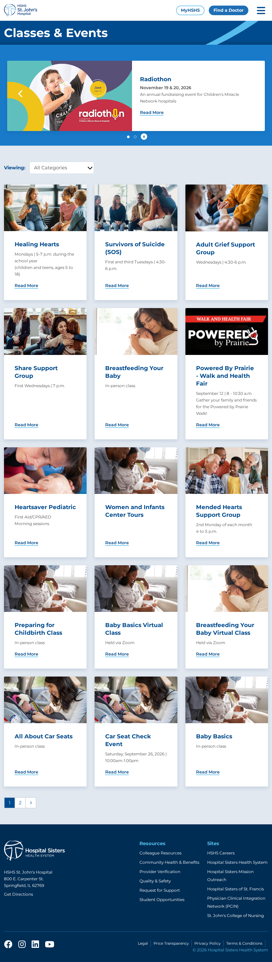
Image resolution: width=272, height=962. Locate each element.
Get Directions (18, 894)
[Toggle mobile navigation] (261, 11)
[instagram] (22, 944)
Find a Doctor (229, 10)
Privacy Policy (207, 943)
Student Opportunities (161, 899)
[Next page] (31, 802)
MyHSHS (190, 10)
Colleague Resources (160, 852)
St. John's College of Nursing (235, 915)
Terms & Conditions (244, 943)
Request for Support (159, 890)
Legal (143, 943)
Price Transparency (171, 943)
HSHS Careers (221, 852)
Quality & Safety (155, 880)
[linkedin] (35, 944)
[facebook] (8, 944)
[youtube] (49, 944)
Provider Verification (159, 871)
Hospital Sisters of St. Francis (235, 888)
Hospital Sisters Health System (237, 862)
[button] (20, 94)
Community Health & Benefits (169, 862)
